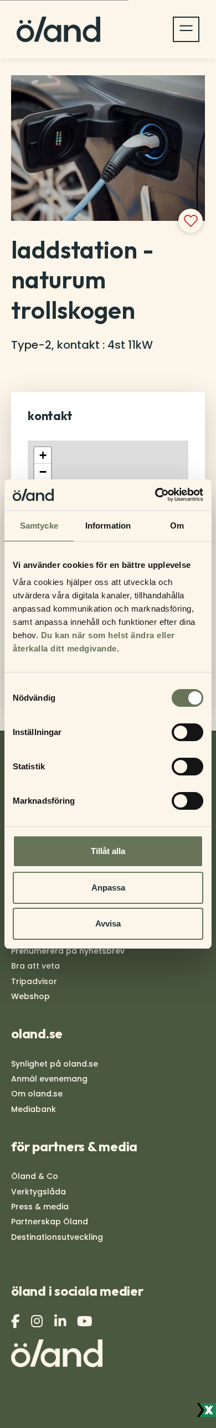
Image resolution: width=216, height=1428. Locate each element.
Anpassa (108, 887)
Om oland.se (37, 1093)
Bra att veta (35, 965)
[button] (42, 455)
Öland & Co (34, 1176)
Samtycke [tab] (39, 525)
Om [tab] (177, 525)
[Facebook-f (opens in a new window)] (16, 1321)
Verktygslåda (38, 1191)
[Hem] (58, 29)
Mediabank (33, 1109)
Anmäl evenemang (49, 1078)
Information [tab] (108, 525)
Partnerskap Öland (49, 1221)
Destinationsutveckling (57, 1237)
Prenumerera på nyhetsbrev (68, 950)
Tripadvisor (34, 981)
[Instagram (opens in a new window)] (38, 1321)
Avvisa (108, 923)
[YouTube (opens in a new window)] (86, 1321)
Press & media (40, 1206)
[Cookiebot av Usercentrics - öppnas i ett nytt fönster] (155, 495)
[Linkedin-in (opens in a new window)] (61, 1321)
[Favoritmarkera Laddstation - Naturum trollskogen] (190, 221)
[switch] (187, 732)
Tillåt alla (108, 851)
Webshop (30, 996)
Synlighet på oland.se (54, 1063)
